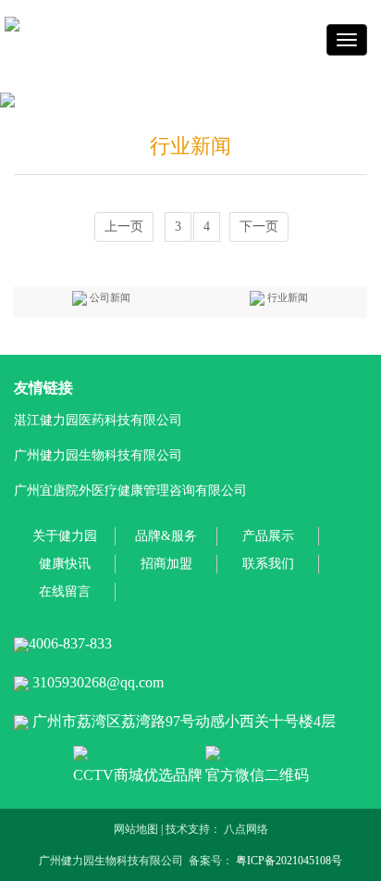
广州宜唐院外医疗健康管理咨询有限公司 (130, 490)
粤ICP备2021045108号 (289, 860)
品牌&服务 (166, 536)
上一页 (123, 226)
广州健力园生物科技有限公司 (98, 455)
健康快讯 (65, 564)
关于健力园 (64, 536)
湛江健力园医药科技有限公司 (98, 420)
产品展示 (268, 536)
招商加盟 (166, 564)
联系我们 (268, 564)
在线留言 (65, 591)
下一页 (259, 226)
